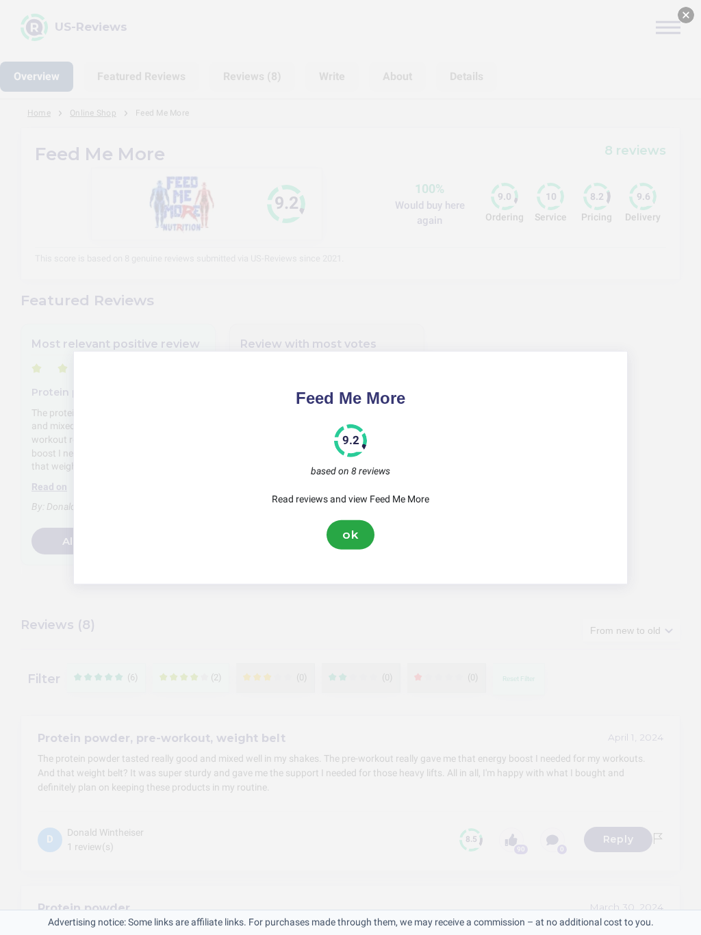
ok (350, 534)
